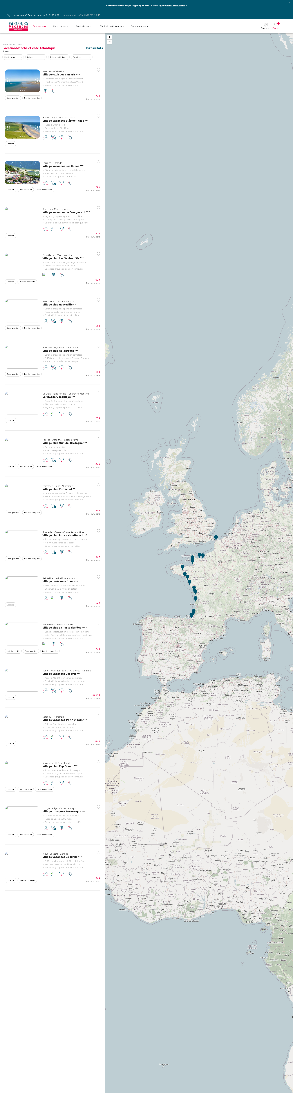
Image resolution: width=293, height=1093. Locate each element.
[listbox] (13, 57)
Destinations (39, 26)
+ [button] (109, 37)
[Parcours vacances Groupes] (18, 26)
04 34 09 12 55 (52, 15)
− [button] (109, 42)
